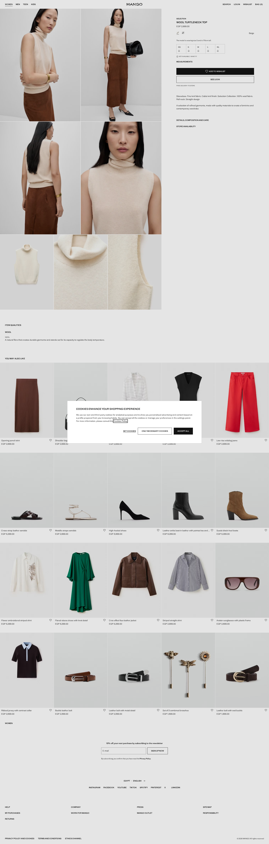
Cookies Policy (120, 421)
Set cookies (129, 431)
